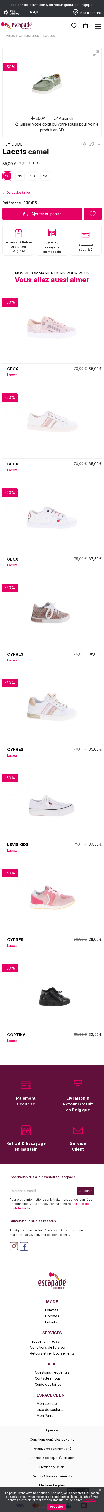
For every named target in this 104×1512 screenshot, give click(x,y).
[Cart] (85, 25)
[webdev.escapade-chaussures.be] (52, 1280)
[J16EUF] (52, 421)
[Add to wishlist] (93, 214)
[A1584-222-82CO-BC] (52, 897)
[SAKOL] (52, 707)
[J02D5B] (52, 326)
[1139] (52, 612)
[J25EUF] (52, 516)
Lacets (14, 151)
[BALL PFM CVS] (52, 802)
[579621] (52, 992)
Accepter (56, 1506)
